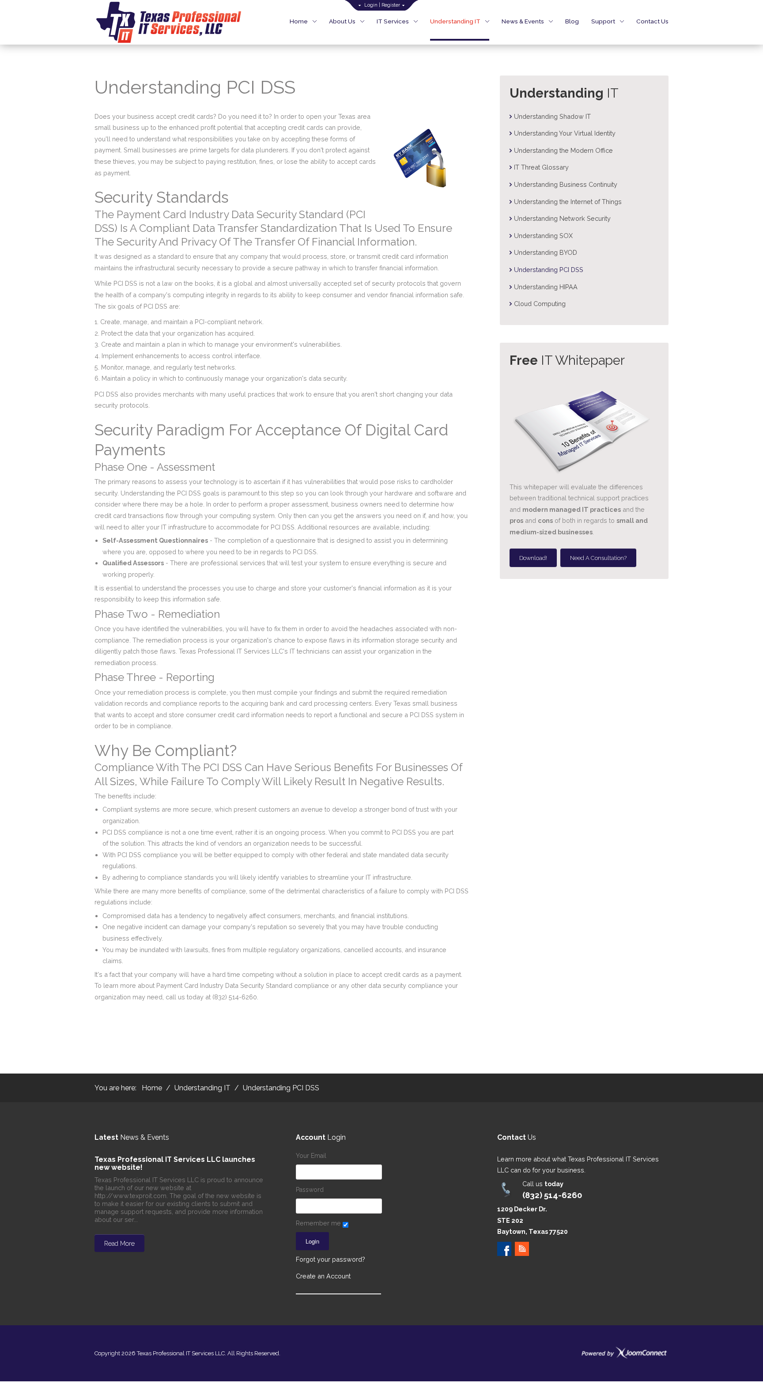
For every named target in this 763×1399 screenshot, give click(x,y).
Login (371, 5)
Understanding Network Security (562, 218)
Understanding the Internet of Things (568, 201)
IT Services (393, 21)
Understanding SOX (543, 235)
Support (603, 21)
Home (299, 21)
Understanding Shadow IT (552, 116)
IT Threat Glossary (541, 167)
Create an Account (323, 1276)
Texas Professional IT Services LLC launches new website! (174, 1163)
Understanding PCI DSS (548, 269)
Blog (572, 21)
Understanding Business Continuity (565, 184)
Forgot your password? (330, 1259)
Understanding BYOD (545, 252)
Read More (119, 1243)
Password (310, 1189)
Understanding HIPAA (546, 287)
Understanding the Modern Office (563, 150)
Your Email (311, 1155)
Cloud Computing (540, 303)
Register (391, 5)
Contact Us (652, 21)
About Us (342, 21)
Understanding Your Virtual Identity (565, 133)
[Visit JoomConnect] (624, 1352)
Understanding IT (455, 21)
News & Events (523, 21)
